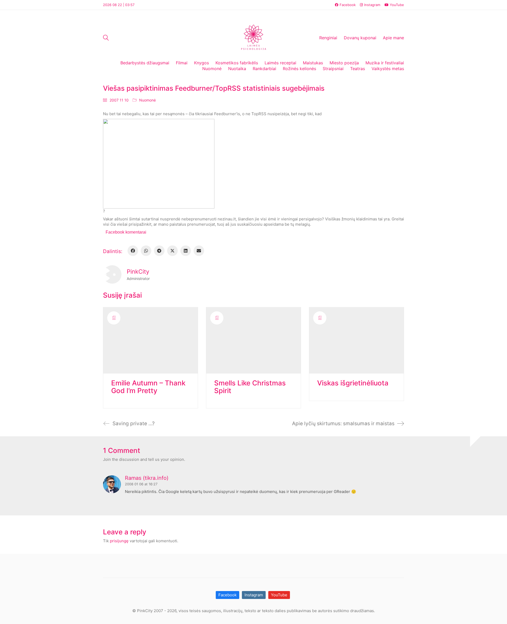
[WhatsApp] (146, 250)
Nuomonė (147, 100)
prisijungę (119, 540)
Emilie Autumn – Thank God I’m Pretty (148, 386)
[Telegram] (159, 250)
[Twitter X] (172, 250)
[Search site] (106, 38)
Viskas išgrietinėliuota (352, 383)
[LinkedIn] (185, 250)
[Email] (199, 250)
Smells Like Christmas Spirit (250, 386)
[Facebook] (133, 250)
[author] (112, 274)
